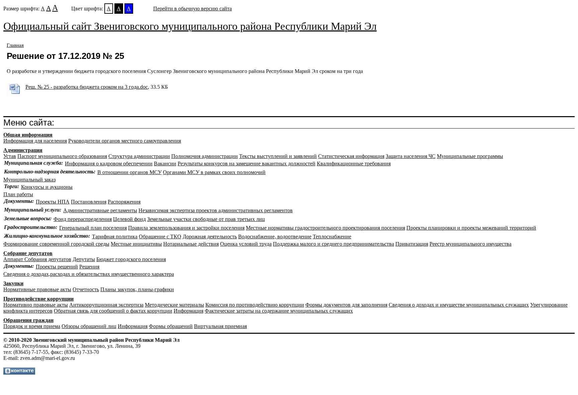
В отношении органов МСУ (129, 172)
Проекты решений (57, 266)
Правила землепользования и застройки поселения (186, 228)
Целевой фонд (129, 219)
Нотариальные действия (191, 244)
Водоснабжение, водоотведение (274, 236)
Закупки (13, 283)
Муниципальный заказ (29, 179)
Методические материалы (174, 305)
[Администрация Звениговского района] (19, 373)
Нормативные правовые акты (37, 289)
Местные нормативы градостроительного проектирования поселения (325, 228)
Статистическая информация (351, 156)
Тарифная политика (114, 236)
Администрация (22, 150)
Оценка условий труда (246, 244)
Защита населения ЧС (411, 156)
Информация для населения (35, 141)
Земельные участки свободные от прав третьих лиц (206, 219)
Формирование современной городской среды (56, 244)
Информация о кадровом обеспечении (109, 163)
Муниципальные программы (470, 156)
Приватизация (411, 244)
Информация (188, 311)
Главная (15, 45)
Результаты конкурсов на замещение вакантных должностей (246, 163)
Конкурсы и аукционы (47, 187)
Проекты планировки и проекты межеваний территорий (471, 228)
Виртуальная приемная (220, 326)
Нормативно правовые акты (35, 305)
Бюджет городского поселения (131, 259)
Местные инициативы (136, 244)
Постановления (88, 202)
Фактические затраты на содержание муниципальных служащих (279, 311)
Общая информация (28, 135)
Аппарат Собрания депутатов (37, 259)
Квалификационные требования (354, 163)
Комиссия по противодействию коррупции (254, 305)
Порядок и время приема (31, 326)
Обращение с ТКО (160, 236)
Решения (89, 266)
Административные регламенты (100, 210)
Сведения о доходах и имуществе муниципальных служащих (459, 305)
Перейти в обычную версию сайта (192, 8)
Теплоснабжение (332, 236)
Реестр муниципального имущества (470, 244)
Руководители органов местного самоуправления (124, 141)
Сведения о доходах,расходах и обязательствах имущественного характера (88, 274)
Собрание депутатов (28, 253)
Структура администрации (139, 156)
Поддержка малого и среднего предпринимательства (333, 244)
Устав (9, 156)
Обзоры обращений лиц (89, 326)
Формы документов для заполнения (346, 305)
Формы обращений (171, 326)
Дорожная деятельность (210, 236)
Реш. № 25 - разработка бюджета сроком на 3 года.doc (86, 87)
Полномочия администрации (204, 156)
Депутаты (84, 259)
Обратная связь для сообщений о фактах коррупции (113, 311)
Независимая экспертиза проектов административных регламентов (215, 210)
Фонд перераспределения (83, 219)
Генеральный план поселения (93, 228)
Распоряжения (124, 202)
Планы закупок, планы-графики (137, 289)
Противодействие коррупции (38, 299)
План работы (18, 194)
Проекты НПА (53, 202)
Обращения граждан (28, 320)
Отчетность (86, 289)
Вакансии (165, 163)
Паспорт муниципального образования (62, 156)
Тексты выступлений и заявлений (278, 156)
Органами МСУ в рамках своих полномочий (214, 172)
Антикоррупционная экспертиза (106, 305)
